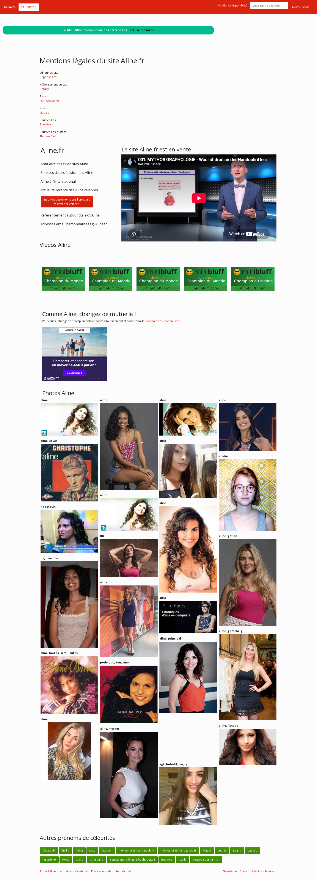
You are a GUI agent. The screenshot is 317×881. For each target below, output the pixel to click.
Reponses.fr (48, 77)
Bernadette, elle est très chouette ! (132, 859)
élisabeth (49, 850)
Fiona (65, 859)
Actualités (66, 871)
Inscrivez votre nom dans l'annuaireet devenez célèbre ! (67, 202)
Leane (237, 850)
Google (44, 112)
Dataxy (44, 89)
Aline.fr (9, 7)
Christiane (96, 859)
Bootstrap (46, 124)
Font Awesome (49, 101)
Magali (207, 850)
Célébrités (28, 7)
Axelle (183, 859)
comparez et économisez (162, 321)
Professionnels (101, 871)
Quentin (107, 850)
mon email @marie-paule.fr (136, 850)
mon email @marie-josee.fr (178, 850)
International (122, 871)
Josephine (49, 859)
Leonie (222, 850)
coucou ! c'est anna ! (206, 859)
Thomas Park (48, 136)
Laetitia (252, 850)
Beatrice (166, 859)
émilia (65, 850)
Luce (92, 850)
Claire (79, 859)
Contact (245, 871)
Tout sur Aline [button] (301, 7)
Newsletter (230, 871)
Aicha (79, 850)
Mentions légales (263, 871)
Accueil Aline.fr (49, 871)
